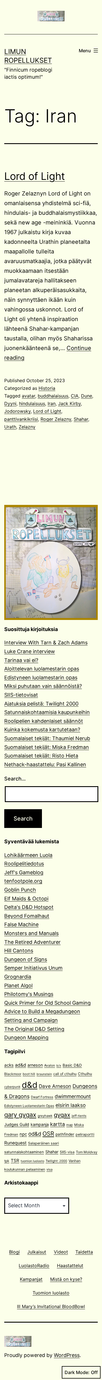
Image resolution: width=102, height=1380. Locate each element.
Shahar (81, 419)
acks (9, 1065)
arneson (35, 1065)
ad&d (20, 1065)
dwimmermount (73, 1096)
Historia (47, 388)
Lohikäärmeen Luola (28, 855)
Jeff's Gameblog (23, 872)
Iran (52, 403)
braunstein (44, 1074)
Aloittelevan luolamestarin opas (41, 669)
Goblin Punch (20, 890)
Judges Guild (16, 1124)
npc (23, 1134)
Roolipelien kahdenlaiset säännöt (43, 721)
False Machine (21, 924)
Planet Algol (18, 985)
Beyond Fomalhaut (26, 916)
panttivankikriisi (21, 419)
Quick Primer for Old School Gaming (47, 1003)
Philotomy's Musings (28, 994)
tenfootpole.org (23, 881)
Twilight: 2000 (56, 1161)
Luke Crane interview (29, 651)
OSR (48, 1133)
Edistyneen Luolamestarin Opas (29, 1106)
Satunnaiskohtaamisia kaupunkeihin (47, 712)
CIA (74, 396)
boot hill (29, 1074)
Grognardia (17, 977)
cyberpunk (12, 1087)
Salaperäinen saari (43, 1143)
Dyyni (10, 403)
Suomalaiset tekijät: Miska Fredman (46, 747)
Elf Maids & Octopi (26, 899)
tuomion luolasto (32, 1161)
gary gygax (20, 1114)
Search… (15, 779)
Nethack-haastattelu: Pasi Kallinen (45, 764)
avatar (28, 396)
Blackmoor (12, 1074)
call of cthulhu (64, 1074)
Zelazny (27, 427)
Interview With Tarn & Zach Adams (46, 643)
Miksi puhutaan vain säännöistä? (43, 686)
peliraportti (85, 1134)
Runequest (15, 1143)
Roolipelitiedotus (24, 864)
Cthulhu (85, 1073)
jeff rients (79, 1116)
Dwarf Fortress (42, 1097)
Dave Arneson (55, 1086)
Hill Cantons (18, 951)
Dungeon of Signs (25, 959)
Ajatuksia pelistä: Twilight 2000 (41, 704)
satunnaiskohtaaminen (24, 1152)
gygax (62, 1114)
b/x (58, 1065)
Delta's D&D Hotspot (29, 907)
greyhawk (45, 1116)
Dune (86, 396)
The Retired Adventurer (32, 942)
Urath (10, 427)
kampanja (40, 1124)
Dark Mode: (77, 1372)
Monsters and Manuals (31, 933)
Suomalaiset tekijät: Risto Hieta (41, 756)
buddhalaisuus (53, 396)
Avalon (49, 1065)
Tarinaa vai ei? (21, 660)
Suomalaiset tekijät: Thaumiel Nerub (47, 738)
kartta (57, 1124)
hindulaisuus (32, 403)
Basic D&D (72, 1065)
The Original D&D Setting (34, 1029)
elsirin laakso (71, 1105)
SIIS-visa (67, 1152)
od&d (34, 1134)
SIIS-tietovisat (21, 695)
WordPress (67, 1355)
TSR (15, 1160)
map (69, 1125)
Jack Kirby (69, 403)
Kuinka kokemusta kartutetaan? (42, 729)
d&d (29, 1085)
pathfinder (65, 1134)
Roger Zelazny (56, 419)
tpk (6, 1161)
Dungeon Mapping (26, 1037)
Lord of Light (34, 176)
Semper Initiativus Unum (33, 968)
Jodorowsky (17, 411)
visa (49, 1169)
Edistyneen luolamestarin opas (40, 677)
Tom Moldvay (86, 1152)
